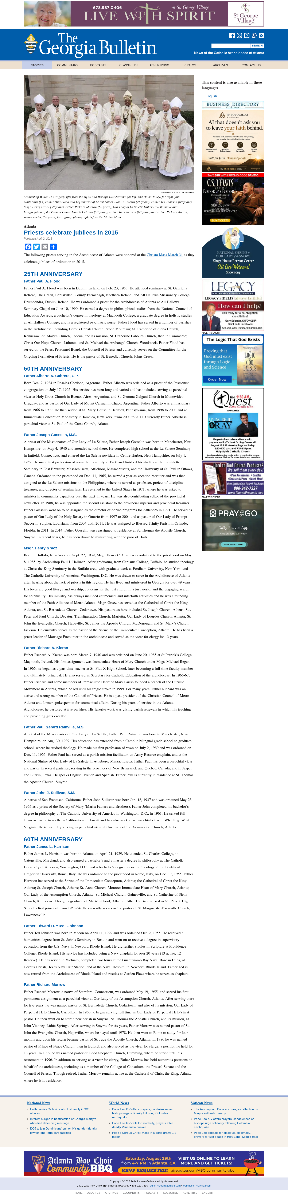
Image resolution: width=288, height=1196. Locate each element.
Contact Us (251, 65)
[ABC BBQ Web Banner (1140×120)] (144, 1175)
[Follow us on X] (239, 35)
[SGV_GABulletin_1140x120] (144, 25)
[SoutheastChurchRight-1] (233, 494)
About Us (93, 1192)
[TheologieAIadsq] (233, 171)
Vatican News (202, 1103)
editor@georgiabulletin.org (165, 1185)
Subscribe (170, 1192)
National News (38, 1103)
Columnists (131, 1192)
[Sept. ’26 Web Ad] (233, 276)
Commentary (67, 65)
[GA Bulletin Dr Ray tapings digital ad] (233, 459)
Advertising (159, 65)
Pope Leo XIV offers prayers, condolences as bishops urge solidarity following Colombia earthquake (142, 1113)
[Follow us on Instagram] (246, 35)
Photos (190, 65)
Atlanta (30, 226)
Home (78, 1192)
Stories (37, 65)
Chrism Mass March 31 (165, 254)
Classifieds (128, 65)
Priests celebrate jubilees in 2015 (71, 232)
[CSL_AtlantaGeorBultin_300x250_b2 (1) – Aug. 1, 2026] (233, 224)
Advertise (190, 1192)
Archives (220, 65)
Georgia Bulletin (90, 45)
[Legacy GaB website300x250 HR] (233, 329)
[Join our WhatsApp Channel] (254, 35)
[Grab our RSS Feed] (261, 35)
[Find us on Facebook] (232, 35)
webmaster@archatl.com (197, 1185)
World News (119, 1103)
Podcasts (98, 65)
